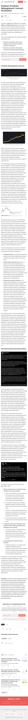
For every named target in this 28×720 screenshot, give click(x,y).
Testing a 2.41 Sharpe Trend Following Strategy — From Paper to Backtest (10, 660)
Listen (25, 16)
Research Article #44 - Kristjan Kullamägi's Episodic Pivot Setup (10, 670)
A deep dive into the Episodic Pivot (9, 673)
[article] (14, 663)
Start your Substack (10, 714)
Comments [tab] (4, 638)
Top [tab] (2, 654)
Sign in (25, 1)
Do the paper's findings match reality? (9, 663)
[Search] (25, 655)
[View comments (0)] (7, 20)
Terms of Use (20, 618)
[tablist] (6, 638)
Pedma (9, 23)
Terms (20, 709)
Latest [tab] (6, 654)
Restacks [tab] (10, 638)
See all (3, 692)
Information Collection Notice (13, 619)
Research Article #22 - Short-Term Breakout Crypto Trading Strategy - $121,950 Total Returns (13, 43)
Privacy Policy (23, 619)
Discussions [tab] (11, 654)
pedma (5, 15)
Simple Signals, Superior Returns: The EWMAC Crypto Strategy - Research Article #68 (10, 681)
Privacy (16, 709)
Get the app (20, 714)
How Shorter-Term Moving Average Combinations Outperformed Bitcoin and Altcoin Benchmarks (10, 685)
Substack (8, 717)
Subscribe (20, 1)
